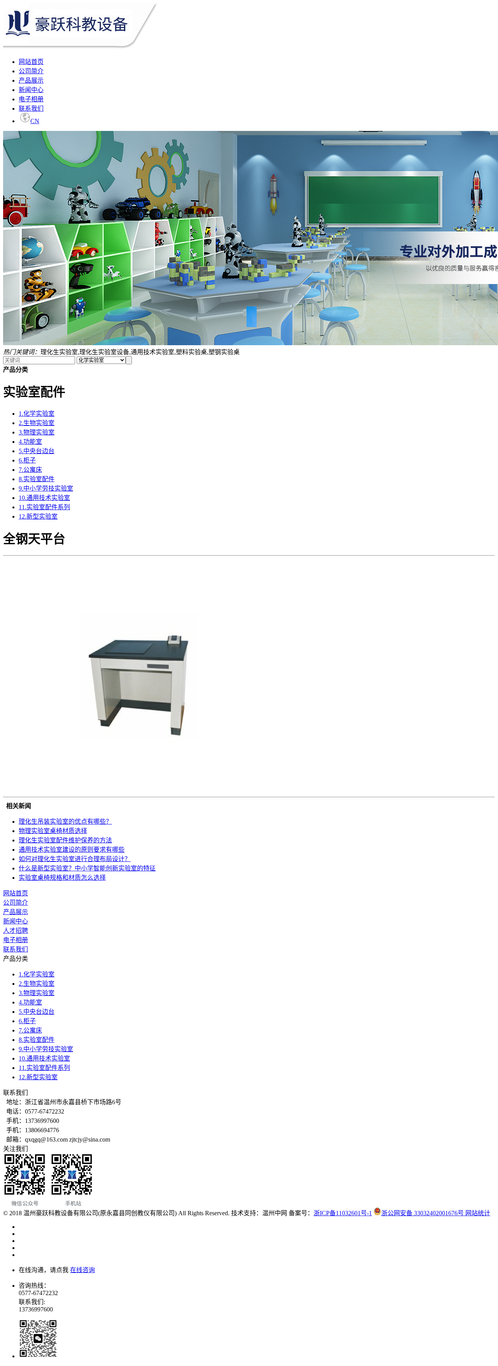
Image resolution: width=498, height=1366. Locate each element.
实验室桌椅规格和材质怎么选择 (62, 877)
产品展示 (31, 80)
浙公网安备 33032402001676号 (422, 1213)
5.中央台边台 (36, 451)
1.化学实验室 (36, 413)
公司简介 (31, 71)
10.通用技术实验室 (44, 497)
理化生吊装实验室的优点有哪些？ (65, 821)
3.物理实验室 (36, 432)
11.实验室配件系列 (44, 507)
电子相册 (31, 99)
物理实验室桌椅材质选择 (53, 831)
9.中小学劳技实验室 (46, 488)
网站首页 (31, 61)
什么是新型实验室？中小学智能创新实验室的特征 (87, 868)
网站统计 (477, 1213)
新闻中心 (31, 89)
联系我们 (31, 108)
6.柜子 (27, 460)
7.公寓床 (30, 469)
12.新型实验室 (38, 516)
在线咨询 (82, 1270)
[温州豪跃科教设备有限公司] (80, 46)
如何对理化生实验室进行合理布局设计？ (75, 859)
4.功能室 (30, 441)
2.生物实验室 (36, 423)
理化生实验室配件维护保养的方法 (65, 840)
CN (34, 121)
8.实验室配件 (36, 479)
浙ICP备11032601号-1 (343, 1213)
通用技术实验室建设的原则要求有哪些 (71, 849)
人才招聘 (15, 930)
